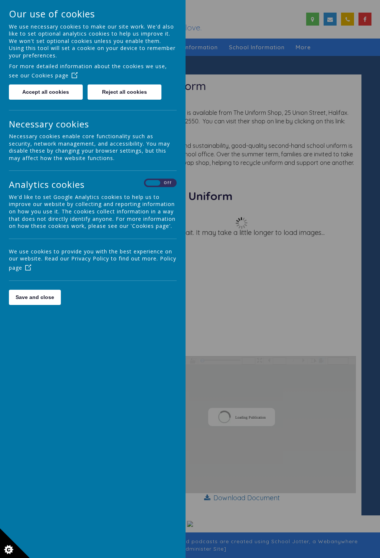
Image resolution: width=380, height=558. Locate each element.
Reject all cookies (124, 92)
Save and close (35, 297)
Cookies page (50, 75)
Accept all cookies (45, 92)
